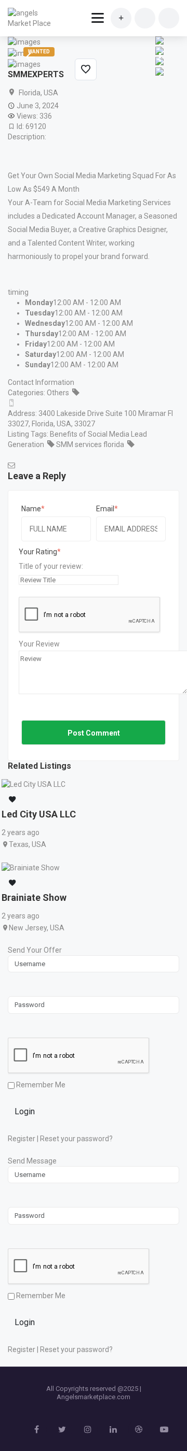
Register (21, 1138)
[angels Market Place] (32, 18)
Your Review (39, 644)
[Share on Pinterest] (159, 40)
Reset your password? (76, 1138)
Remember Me (40, 1085)
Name (31, 509)
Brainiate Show (34, 897)
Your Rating (38, 552)
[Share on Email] (159, 71)
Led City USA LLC (39, 814)
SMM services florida (90, 444)
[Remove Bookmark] (86, 69)
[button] (158, 57)
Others (58, 393)
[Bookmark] (12, 799)
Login (25, 1111)
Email (105, 509)
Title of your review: (51, 566)
